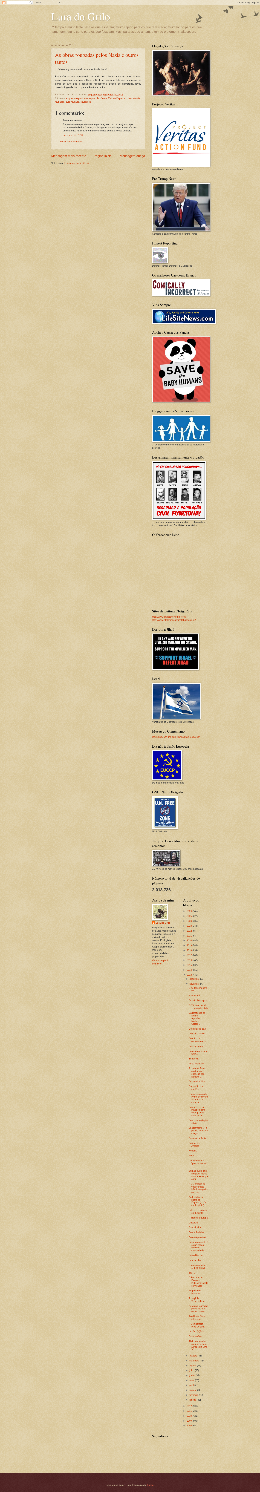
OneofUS (193, 1222)
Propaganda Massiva (195, 1292)
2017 (189, 955)
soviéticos (85, 101)
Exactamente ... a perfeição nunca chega (198, 1131)
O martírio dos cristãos (196, 1087)
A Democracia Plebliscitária (196, 1325)
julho (192, 1370)
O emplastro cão (197, 1028)
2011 (189, 1411)
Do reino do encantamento (197, 1039)
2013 (189, 974)
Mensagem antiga (132, 156)
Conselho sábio (196, 1033)
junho (192, 1375)
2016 (189, 960)
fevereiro (194, 1395)
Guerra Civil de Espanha (112, 98)
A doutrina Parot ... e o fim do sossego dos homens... (198, 1072)
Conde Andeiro (196, 1232)
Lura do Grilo (80, 16)
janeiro (193, 1399)
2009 (189, 1420)
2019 (189, 945)
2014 (189, 970)
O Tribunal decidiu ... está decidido (198, 1006)
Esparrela (193, 1058)
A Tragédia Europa (198, 1217)
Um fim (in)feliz (196, 1331)
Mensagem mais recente (68, 156)
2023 (189, 925)
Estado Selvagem (198, 1000)
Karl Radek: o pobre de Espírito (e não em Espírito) (197, 1201)
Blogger (150, 1485)
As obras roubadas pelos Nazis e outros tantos (198, 1309)
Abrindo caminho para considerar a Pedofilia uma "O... (198, 1345)
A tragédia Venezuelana (196, 1299)
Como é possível (197, 1237)
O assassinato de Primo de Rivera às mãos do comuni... (198, 1098)
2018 (189, 950)
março (193, 1390)
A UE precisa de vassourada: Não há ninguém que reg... (198, 1188)
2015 (189, 965)
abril (191, 1385)
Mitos (191, 1155)
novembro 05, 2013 (73, 135)
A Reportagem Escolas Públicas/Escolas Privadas (198, 1281)
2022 (189, 930)
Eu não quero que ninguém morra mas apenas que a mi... (198, 1175)
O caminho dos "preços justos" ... (198, 1163)
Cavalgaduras (196, 1046)
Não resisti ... (196, 995)
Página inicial (103, 156)
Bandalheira (195, 1227)
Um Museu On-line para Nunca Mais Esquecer (176, 737)
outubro (193, 1355)
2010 (189, 1416)
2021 (189, 935)
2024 (189, 921)
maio (192, 1380)
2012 (189, 1406)
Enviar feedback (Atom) (76, 163)
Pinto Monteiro (196, 1063)
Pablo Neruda (196, 1255)
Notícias (193, 1150)
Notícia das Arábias (194, 1144)
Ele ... (192, 1272)
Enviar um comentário (70, 141)
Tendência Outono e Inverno (198, 1317)
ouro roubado (72, 101)
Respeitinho (195, 1260)
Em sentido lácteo (198, 1081)
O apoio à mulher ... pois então (197, 1266)
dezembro (194, 979)
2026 (189, 911)
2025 (189, 916)
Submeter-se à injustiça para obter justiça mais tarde (197, 1111)
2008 (189, 1425)
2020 (189, 940)
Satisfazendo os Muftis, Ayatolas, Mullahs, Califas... (197, 1018)
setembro (194, 1360)
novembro (194, 984)
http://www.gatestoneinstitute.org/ (169, 616)
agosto (193, 1365)
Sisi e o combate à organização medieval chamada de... (198, 1246)
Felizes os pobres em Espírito (198, 1211)
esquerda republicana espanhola (82, 98)
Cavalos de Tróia (197, 1138)
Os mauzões (195, 1336)
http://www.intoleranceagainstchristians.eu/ (174, 620)
